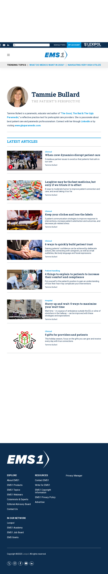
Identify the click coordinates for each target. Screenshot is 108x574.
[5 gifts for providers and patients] (24, 340)
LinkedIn (85, 121)
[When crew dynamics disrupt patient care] (24, 161)
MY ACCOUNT (74, 45)
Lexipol (26, 554)
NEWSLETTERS (59, 45)
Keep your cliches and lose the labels (69, 214)
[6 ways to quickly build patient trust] (24, 250)
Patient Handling (52, 271)
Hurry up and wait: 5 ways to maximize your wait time (70, 305)
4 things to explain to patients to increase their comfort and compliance (72, 275)
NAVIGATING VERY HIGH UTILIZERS (86, 65)
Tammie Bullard (51, 165)
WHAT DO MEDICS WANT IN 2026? (46, 65)
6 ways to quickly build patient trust (69, 244)
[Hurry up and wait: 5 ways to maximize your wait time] (24, 309)
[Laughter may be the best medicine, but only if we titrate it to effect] (24, 190)
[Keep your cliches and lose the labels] (24, 220)
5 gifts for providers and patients (66, 334)
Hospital (48, 301)
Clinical (48, 152)
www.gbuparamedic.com (28, 125)
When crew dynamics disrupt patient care (72, 155)
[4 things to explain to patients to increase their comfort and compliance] (24, 280)
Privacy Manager (74, 475)
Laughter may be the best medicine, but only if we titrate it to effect (70, 183)
